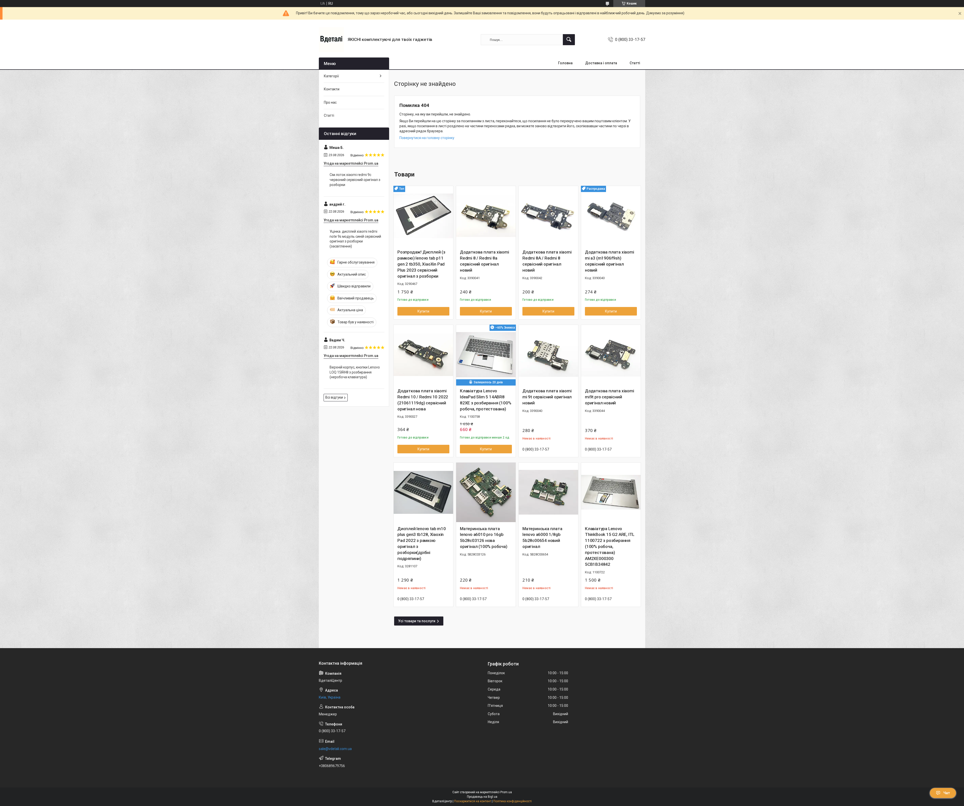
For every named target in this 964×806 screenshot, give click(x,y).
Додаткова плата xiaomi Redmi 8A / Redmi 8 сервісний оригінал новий (547, 261)
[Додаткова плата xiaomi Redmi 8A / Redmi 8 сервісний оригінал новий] (548, 215)
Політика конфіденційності (512, 801)
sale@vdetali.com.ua (335, 749)
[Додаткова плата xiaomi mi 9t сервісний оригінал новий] (548, 354)
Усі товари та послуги (416, 621)
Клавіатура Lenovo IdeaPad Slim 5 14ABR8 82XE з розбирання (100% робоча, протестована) (485, 399)
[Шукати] (569, 39)
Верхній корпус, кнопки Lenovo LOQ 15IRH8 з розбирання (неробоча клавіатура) (355, 372)
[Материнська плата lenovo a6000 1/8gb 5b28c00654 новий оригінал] (548, 492)
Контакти (331, 89)
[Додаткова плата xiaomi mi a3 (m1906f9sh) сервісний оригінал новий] (611, 215)
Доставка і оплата (601, 63)
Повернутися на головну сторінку (426, 138)
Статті (635, 63)
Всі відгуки (334, 397)
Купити (423, 311)
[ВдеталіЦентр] (331, 39)
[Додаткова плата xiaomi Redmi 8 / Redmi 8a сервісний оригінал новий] (486, 215)
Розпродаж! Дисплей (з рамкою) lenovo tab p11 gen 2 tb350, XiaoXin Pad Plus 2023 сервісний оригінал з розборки (421, 264)
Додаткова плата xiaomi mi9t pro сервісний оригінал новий (609, 396)
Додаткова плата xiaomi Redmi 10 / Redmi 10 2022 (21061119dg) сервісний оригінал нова (422, 399)
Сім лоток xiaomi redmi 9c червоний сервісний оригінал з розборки (355, 180)
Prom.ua (506, 792)
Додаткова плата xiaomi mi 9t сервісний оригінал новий (547, 396)
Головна (565, 63)
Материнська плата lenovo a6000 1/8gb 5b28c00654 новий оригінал (542, 537)
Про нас (330, 102)
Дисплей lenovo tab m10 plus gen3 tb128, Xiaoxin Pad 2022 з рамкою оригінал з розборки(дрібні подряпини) (421, 543)
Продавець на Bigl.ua (482, 796)
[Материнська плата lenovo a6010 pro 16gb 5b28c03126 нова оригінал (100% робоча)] (486, 492)
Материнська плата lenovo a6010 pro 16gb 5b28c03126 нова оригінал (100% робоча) (483, 537)
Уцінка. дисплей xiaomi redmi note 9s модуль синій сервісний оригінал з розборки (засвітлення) (355, 238)
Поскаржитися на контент (472, 801)
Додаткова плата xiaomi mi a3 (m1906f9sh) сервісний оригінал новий (609, 261)
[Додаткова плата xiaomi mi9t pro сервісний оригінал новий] (611, 354)
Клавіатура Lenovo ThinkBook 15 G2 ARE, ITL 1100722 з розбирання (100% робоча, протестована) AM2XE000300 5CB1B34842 (609, 546)
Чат (946, 793)
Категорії (331, 76)
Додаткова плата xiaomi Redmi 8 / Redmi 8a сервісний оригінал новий (484, 261)
